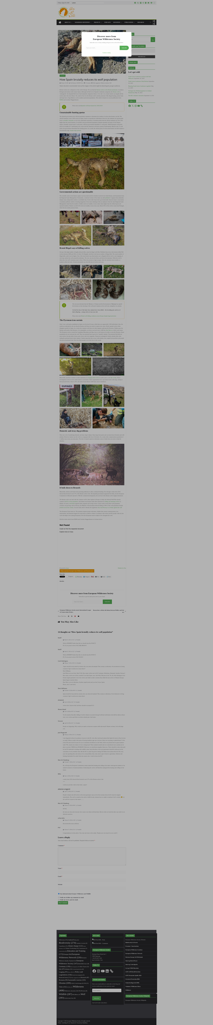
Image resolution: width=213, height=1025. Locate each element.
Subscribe (124, 48)
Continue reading (107, 52)
